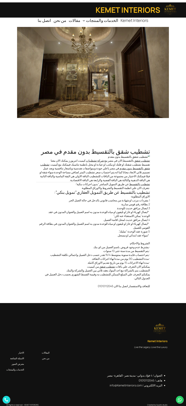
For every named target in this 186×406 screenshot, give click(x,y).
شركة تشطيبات (95, 161)
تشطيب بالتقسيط (139, 184)
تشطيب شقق (142, 161)
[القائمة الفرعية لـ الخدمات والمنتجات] (84, 20)
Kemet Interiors (128, 10)
